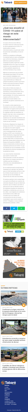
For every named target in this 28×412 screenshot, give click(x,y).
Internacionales (12, 25)
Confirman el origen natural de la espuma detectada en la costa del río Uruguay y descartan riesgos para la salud (13, 312)
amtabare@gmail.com (10, 402)
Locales (10, 307)
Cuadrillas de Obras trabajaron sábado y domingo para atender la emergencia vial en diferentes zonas (13, 368)
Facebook (7, 395)
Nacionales (7, 389)
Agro (6, 390)
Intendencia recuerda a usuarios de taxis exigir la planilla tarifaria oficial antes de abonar (13, 340)
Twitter (6, 397)
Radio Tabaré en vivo (20, 2)
